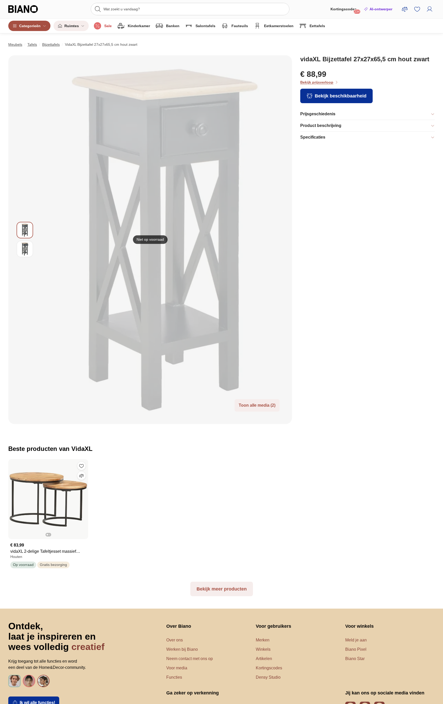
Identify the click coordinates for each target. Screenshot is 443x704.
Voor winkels (359, 626)
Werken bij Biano (182, 649)
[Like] (81, 466)
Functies (174, 677)
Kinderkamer (139, 26)
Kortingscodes (345, 10)
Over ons (174, 640)
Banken (172, 26)
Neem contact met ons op (189, 658)
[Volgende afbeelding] (84, 497)
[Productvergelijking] (405, 9)
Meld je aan (356, 640)
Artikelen (264, 658)
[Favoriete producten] (417, 9)
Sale (108, 26)
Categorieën (30, 26)
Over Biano (178, 626)
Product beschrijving (320, 125)
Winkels (263, 649)
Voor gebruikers (273, 626)
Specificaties (312, 137)
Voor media (176, 668)
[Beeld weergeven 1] (25, 230)
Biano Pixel (355, 649)
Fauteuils (239, 26)
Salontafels (205, 26)
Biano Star (355, 658)
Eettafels (317, 26)
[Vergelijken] (81, 476)
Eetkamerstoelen (279, 26)
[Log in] (429, 9)
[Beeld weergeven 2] (25, 249)
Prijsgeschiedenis (317, 114)
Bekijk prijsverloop (316, 82)
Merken (262, 640)
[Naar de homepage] (30, 9)
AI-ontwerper (381, 9)
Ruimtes (71, 26)
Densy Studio (268, 677)
